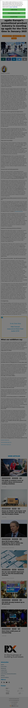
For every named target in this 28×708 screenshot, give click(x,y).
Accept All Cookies (14, 16)
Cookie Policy (14, 7)
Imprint (10, 7)
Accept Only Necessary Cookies (14, 13)
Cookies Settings (14, 9)
